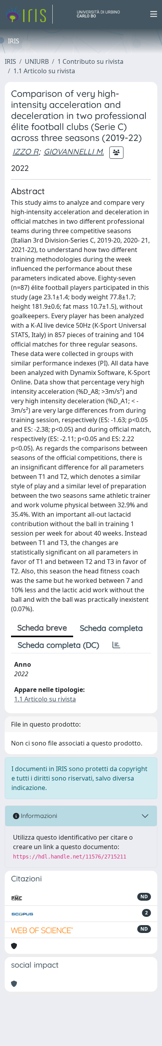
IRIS (10, 61)
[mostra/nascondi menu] (153, 14)
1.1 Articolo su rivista (44, 71)
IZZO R (26, 151)
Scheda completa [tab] (111, 628)
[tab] (116, 645)
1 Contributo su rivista (90, 61)
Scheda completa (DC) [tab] (58, 645)
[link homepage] (29, 14)
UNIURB (37, 61)
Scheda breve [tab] (42, 627)
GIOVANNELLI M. (74, 151)
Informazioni (38, 816)
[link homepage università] (101, 14)
